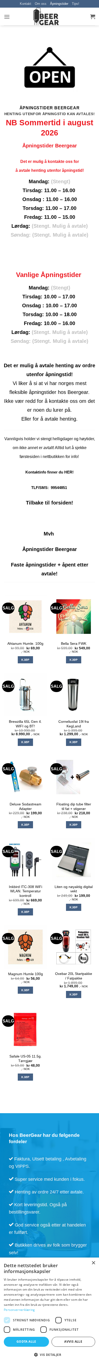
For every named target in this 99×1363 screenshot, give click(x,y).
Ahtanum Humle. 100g (25, 644)
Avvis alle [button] (73, 1341)
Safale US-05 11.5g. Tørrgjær (25, 1058)
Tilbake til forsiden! (49, 503)
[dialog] (49, 1310)
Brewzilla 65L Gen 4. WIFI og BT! (25, 724)
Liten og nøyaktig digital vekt (74, 889)
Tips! (75, 4)
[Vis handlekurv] (92, 16)
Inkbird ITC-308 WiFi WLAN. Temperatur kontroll (25, 891)
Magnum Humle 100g (25, 974)
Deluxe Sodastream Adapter (25, 806)
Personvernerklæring (19, 1310)
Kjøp (25, 659)
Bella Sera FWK (73, 644)
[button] (7, 16)
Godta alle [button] (26, 1341)
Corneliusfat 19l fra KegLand (73, 724)
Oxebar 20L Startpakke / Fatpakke (73, 976)
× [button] (93, 1263)
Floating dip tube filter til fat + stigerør (73, 806)
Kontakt (25, 4)
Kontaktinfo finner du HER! (49, 472)
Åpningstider (59, 4)
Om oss (40, 4)
